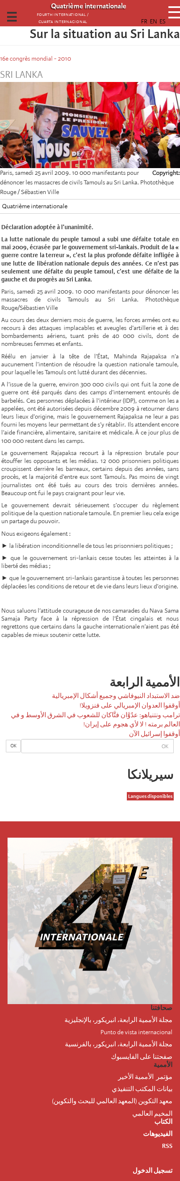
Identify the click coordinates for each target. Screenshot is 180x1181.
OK (13, 746)
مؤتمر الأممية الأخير (145, 1077)
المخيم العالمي (152, 1113)
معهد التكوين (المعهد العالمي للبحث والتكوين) (112, 1101)
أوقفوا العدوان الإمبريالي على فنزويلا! (130, 705)
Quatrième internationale (34, 206)
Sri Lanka (21, 74)
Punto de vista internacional (136, 1032)
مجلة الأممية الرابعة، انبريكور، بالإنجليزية (118, 1020)
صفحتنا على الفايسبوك (141, 1057)
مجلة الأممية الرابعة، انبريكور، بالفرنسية (118, 1044)
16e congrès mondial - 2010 (35, 58)
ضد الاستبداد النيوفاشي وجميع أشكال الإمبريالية (116, 696)
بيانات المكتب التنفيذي (142, 1089)
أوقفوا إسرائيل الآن (154, 734)
